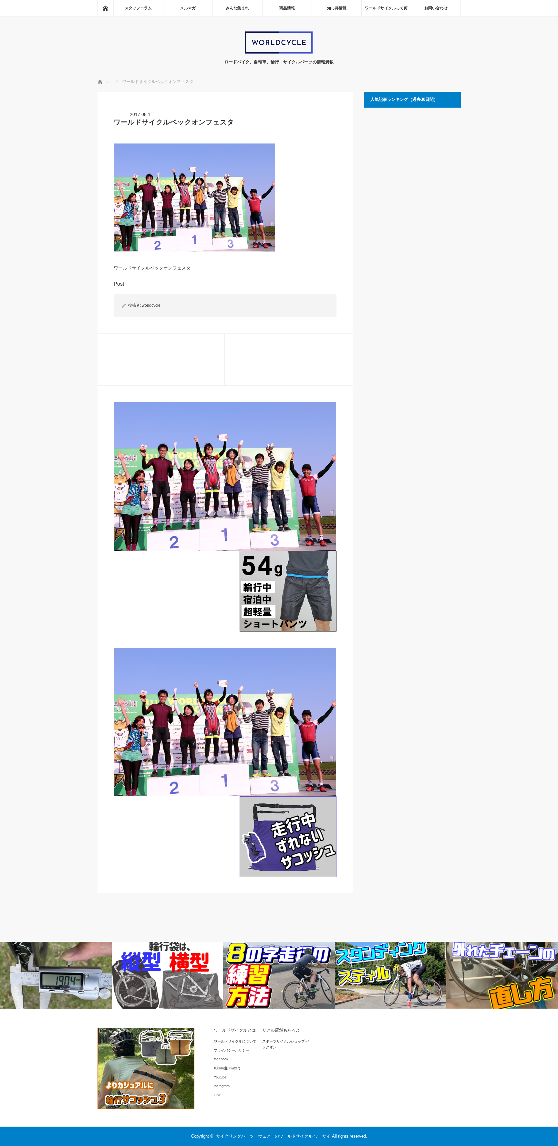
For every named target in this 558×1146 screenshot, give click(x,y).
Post (119, 284)
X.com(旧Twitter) (227, 1068)
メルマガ (188, 8)
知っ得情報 (336, 8)
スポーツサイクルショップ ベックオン (285, 1044)
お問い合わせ (436, 8)
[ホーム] (105, 8)
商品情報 (287, 8)
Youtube (220, 1077)
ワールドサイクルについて (235, 1041)
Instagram (222, 1086)
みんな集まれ (237, 8)
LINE (218, 1095)
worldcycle (151, 305)
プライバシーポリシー (231, 1050)
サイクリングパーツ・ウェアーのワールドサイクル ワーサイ (273, 1136)
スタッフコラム (138, 8)
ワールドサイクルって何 (386, 8)
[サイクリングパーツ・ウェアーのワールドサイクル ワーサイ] (279, 52)
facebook (221, 1059)
